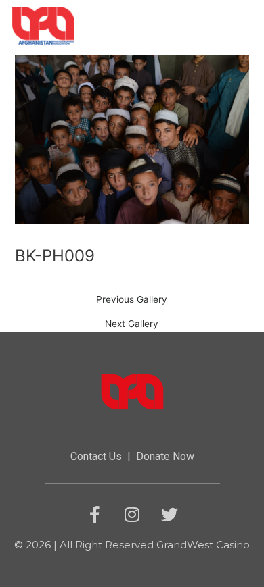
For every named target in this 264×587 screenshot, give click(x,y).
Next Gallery (131, 324)
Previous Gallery (131, 300)
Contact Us (96, 456)
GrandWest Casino (203, 544)
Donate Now (165, 456)
